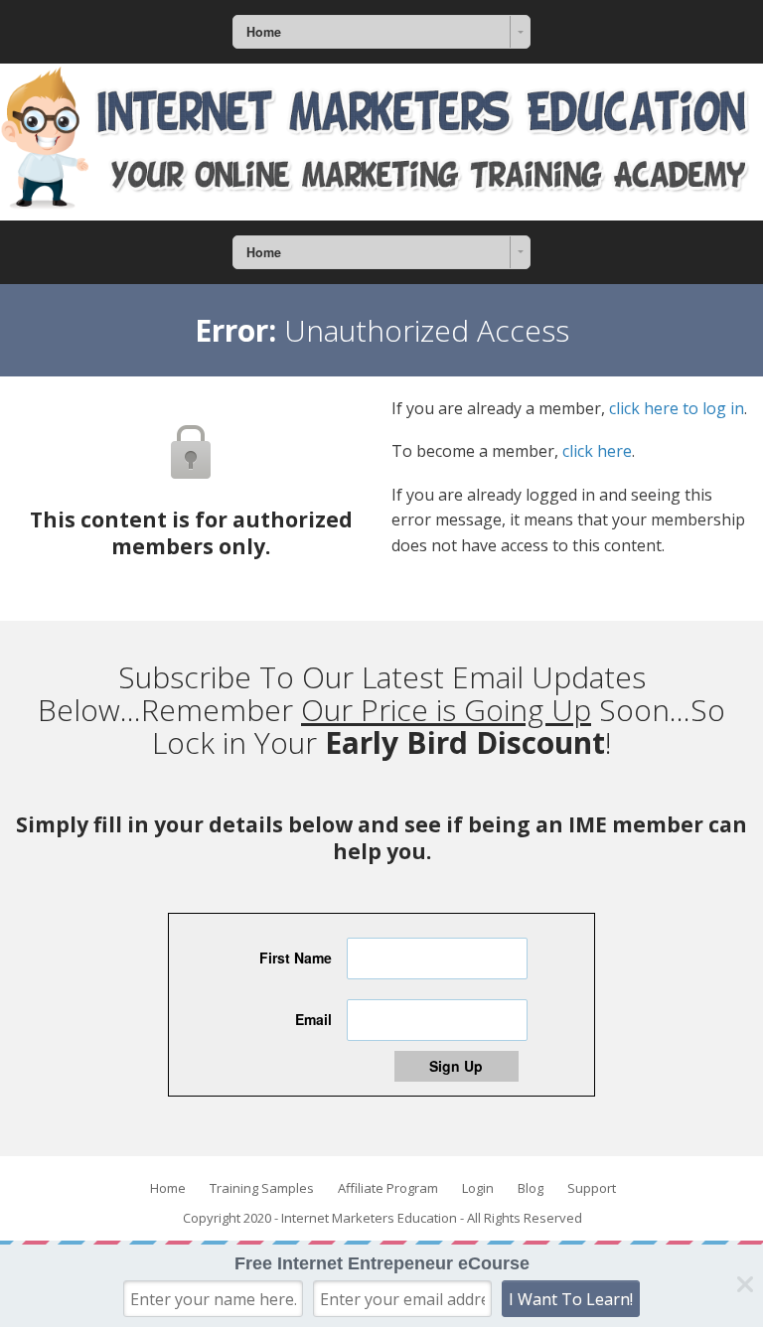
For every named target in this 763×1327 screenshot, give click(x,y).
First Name (295, 957)
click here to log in (676, 408)
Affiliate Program (388, 1188)
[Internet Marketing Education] (381, 142)
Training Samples (262, 1188)
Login (478, 1188)
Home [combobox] (263, 32)
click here (597, 451)
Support (591, 1188)
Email (313, 1019)
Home (168, 1188)
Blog (530, 1188)
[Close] (745, 1284)
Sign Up (456, 1066)
